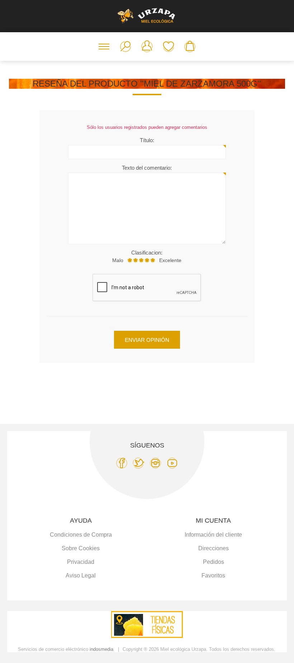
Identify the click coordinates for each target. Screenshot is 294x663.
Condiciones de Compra (81, 535)
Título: (147, 140)
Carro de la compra (190, 46)
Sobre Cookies (81, 548)
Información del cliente (213, 535)
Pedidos (213, 562)
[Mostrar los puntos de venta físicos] (147, 636)
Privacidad (80, 562)
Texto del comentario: (147, 168)
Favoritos (168, 46)
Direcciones (213, 548)
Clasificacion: (146, 253)
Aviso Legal (81, 575)
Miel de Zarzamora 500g (200, 83)
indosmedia (101, 649)
